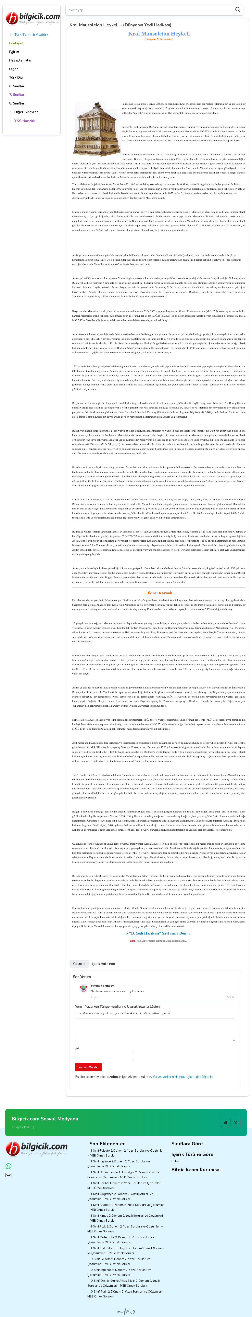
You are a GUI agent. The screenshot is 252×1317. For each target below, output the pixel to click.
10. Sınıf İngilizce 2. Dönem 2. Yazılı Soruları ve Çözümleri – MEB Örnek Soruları (119, 1272)
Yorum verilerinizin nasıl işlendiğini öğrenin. (183, 1077)
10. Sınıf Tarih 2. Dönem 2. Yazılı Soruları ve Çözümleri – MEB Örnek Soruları (126, 1294)
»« (158, 933)
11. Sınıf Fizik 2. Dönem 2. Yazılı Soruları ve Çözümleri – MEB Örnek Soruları (125, 1229)
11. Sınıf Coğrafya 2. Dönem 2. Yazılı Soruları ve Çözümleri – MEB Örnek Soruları (120, 1196)
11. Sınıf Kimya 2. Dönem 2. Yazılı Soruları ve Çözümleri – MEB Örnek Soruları (125, 1218)
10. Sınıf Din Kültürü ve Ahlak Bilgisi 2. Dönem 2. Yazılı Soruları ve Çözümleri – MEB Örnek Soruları (123, 1283)
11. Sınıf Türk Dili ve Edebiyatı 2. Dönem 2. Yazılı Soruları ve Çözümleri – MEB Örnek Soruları (125, 1250)
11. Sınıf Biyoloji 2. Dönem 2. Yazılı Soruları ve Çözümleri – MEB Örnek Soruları (126, 1207)
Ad (77, 1048)
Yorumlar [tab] (79, 964)
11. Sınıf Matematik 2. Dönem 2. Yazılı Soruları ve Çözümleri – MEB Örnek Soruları (120, 1239)
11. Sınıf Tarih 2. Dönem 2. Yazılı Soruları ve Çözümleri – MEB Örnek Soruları (125, 1185)
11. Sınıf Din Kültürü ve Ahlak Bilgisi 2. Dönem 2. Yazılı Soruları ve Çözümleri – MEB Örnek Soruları (123, 1174)
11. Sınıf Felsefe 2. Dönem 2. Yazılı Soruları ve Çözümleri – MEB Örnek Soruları (125, 1153)
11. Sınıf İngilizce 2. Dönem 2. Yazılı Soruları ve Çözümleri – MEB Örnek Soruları (119, 1163)
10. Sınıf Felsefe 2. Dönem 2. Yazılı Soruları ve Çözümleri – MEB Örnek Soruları (118, 1261)
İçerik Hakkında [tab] (103, 964)
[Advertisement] (159, 71)
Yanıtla (230, 996)
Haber (175, 1161)
